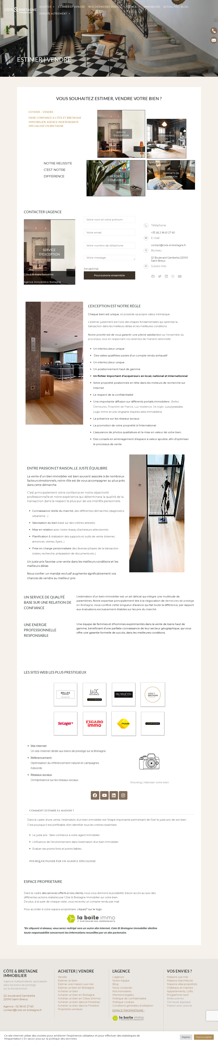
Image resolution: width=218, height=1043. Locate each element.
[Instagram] (123, 795)
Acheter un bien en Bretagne (76, 994)
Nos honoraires (121, 991)
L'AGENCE (130, 6)
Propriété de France (120, 406)
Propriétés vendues (70, 1009)
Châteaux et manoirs (180, 987)
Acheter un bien (68, 991)
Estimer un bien (67, 980)
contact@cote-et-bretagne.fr (168, 245)
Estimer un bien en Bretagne (76, 987)
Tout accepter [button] (204, 1037)
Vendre (62, 977)
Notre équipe (120, 980)
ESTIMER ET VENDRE (71, 6)
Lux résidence (143, 406)
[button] (109, 810)
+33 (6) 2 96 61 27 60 (163, 232)
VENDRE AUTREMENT (53, 13)
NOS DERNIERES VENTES (104, 6)
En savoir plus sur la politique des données (50, 1038)
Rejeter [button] (186, 1037)
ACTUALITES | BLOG (175, 6)
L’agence (118, 977)
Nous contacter (122, 987)
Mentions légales (123, 994)
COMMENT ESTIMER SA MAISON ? (51, 810)
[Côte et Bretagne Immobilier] (20, 12)
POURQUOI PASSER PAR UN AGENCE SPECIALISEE (62, 861)
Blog (115, 984)
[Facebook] (95, 795)
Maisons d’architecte (180, 980)
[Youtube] (104, 795)
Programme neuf (177, 994)
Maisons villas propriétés (182, 984)
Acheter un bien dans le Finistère (79, 1005)
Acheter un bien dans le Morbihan (79, 1002)
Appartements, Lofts (180, 991)
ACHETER (45, 6)
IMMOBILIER (152, 6)
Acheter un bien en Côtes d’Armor (79, 998)
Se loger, (158, 406)
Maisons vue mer (177, 977)
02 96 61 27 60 (24, 1006)
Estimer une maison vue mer (76, 984)
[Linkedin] (114, 795)
